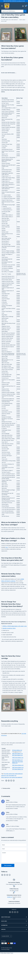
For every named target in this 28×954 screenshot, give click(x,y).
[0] (25, 6)
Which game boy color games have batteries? (11, 777)
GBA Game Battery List (17, 753)
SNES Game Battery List (17, 757)
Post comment (7, 865)
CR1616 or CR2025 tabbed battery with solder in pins (14, 626)
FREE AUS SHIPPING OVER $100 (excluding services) (14, 1)
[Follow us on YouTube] (10, 875)
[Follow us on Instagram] (7, 875)
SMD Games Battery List (17, 767)
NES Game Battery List (17, 755)
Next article (22, 788)
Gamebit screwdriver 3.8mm (9, 628)
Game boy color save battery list (8, 775)
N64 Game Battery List (17, 760)
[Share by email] (14, 781)
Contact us (9, 897)
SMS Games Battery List (17, 765)
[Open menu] (2, 5)
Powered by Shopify (5, 949)
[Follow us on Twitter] (5, 875)
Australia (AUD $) (5, 936)
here (7, 547)
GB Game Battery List (17, 750)
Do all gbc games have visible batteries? (13, 773)
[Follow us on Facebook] (2, 875)
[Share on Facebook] (6, 781)
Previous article (6, 788)
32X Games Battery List (17, 769)
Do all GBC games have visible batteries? (9, 19)
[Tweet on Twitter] (11, 781)
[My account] (23, 6)
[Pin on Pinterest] (9, 781)
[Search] (25, 11)
